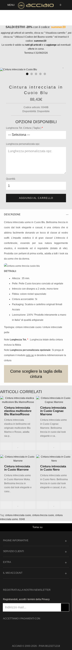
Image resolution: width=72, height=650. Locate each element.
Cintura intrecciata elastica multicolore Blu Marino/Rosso (17, 411)
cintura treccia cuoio (43, 515)
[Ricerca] (67, 5)
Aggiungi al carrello (36, 198)
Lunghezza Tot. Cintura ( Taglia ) (23, 128)
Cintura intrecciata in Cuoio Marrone (17, 468)
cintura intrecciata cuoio (18, 515)
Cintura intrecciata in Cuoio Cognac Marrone (53, 411)
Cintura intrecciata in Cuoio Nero (53, 468)
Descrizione (12, 214)
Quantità (10, 178)
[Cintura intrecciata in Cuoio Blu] (36, 69)
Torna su (37, 527)
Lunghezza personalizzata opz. (23, 144)
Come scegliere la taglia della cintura (36, 374)
